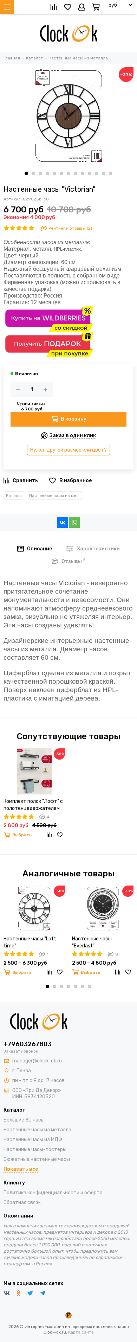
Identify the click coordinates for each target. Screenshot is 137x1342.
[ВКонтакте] (62, 522)
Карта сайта (81, 1332)
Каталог (14, 495)
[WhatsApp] (74, 522)
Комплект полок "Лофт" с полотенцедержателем (33, 804)
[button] (26, 173)
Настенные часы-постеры (35, 1149)
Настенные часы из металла (56, 495)
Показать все (21, 1169)
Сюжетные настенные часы (37, 1159)
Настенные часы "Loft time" (30, 942)
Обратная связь (22, 1203)
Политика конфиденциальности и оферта (53, 1193)
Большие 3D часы (24, 1120)
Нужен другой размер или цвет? (68, 450)
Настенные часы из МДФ (33, 1140)
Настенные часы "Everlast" (92, 942)
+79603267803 (28, 1044)
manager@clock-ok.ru (37, 1061)
